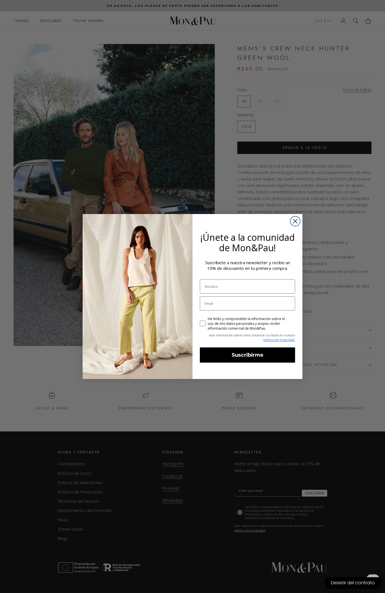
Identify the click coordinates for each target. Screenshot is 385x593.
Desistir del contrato (353, 582)
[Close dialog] (295, 221)
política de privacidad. (279, 340)
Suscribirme (247, 355)
